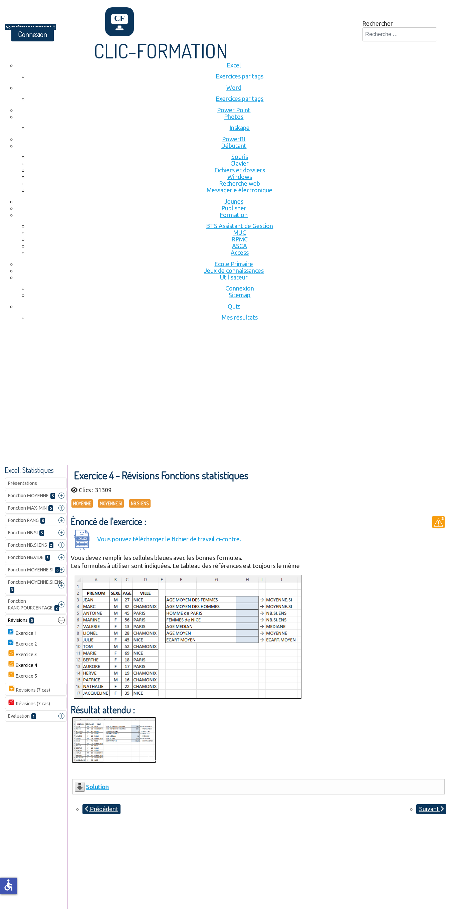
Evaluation (21, 716)
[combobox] (399, 34)
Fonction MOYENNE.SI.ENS (35, 585)
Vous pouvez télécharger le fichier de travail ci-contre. (169, 539)
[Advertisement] (228, 379)
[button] (61, 495)
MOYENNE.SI (111, 503)
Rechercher (377, 23)
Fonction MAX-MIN (30, 508)
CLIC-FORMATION (161, 50)
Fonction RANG (26, 520)
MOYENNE (82, 503)
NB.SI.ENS (140, 503)
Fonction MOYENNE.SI (33, 569)
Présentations (22, 483)
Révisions (20, 620)
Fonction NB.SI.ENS (30, 545)
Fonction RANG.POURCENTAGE (33, 604)
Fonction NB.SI (25, 532)
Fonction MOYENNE (31, 495)
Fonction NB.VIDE (28, 557)
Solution (97, 786)
